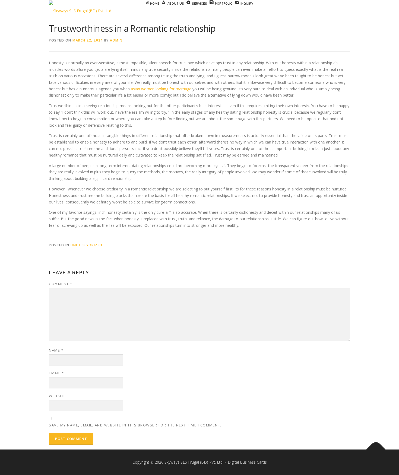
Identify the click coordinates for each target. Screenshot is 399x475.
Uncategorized (87, 245)
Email (56, 373)
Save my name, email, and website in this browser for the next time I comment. (135, 425)
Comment (60, 283)
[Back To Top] (376, 449)
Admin (116, 40)
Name (56, 350)
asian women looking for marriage (161, 88)
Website (57, 395)
